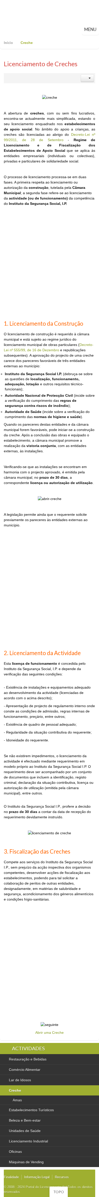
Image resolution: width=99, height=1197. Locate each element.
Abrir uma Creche (49, 1032)
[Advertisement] (49, 266)
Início (8, 42)
